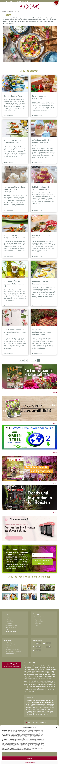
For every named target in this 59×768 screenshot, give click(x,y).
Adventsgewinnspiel (11, 625)
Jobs (7, 629)
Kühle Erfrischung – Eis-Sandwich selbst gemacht (44, 189)
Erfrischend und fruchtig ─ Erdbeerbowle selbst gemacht (44, 141)
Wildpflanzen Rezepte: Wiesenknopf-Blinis (15, 141)
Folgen (38, 643)
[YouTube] (30, 1)
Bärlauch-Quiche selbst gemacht (44, 236)
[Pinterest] (32, 1)
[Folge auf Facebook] (44, 646)
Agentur (8, 647)
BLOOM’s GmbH (39, 617)
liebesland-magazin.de (12, 649)
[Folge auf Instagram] (33, 643)
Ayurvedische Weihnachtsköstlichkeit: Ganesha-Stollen (44, 332)
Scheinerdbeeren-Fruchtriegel (44, 96)
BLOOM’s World (10, 645)
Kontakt (8, 617)
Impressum (36, 766)
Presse (36, 625)
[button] (56, 727)
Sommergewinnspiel (12, 627)
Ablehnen (29, 758)
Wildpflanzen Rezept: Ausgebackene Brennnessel (15, 236)
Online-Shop (44, 576)
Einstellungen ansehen (29, 762)
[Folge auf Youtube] (44, 643)
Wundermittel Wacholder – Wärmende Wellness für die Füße (15, 332)
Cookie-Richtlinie (24, 766)
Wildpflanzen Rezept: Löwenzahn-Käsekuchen (44, 283)
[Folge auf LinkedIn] (33, 650)
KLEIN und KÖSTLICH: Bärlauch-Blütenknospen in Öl (15, 283)
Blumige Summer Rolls (15, 96)
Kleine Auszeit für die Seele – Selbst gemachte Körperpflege (15, 189)
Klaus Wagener (38, 619)
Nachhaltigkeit (38, 621)
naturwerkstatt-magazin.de (14, 651)
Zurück (22, 360)
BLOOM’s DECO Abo (11, 653)
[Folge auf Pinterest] (33, 646)
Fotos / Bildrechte (11, 631)
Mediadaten (37, 623)
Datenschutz (30, 766)
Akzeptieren (29, 754)
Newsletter (9, 623)
